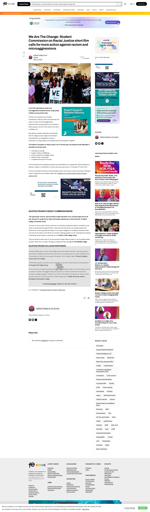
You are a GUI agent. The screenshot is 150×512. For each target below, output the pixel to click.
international (100, 391)
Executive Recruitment (54, 488)
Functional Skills (101, 383)
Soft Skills (99, 429)
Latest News (37, 10)
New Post (88, 483)
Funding (111, 383)
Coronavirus (100, 375)
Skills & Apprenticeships (55, 475)
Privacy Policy (33, 494)
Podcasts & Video (69, 10)
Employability (52, 472)
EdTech (50, 470)
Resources (61, 290)
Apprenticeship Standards (104, 349)
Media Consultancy (72, 490)
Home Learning (107, 387)
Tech (97, 441)
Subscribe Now (111, 10)
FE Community (33, 489)
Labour (98, 395)
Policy (114, 417)
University (99, 445)
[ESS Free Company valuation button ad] (107, 97)
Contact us (32, 487)
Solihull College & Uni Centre (47, 308)
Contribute (57, 10)
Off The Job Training (102, 417)
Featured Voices (71, 470)
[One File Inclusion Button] (107, 45)
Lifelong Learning (101, 399)
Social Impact (52, 477)
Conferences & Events (111, 470)
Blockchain (110, 357)
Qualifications (107, 421)
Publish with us (33, 491)
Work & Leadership (53, 473)
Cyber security (111, 375)
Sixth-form (114, 425)
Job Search (51, 490)
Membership (89, 490)
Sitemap (31, 496)
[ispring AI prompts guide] (76, 198)
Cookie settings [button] (129, 508)
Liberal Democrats (109, 395)
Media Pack (70, 485)
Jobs (88, 10)
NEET (107, 409)
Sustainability (100, 437)
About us (31, 485)
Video (87, 470)
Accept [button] (143, 508)
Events (94, 10)
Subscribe (141, 4)
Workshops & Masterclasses (108, 483)
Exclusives (47, 10)
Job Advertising (71, 488)
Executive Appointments (55, 486)
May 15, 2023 (37, 59)
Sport (106, 429)
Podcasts (88, 468)
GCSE (98, 387)
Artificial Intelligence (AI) (103, 353)
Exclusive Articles (72, 468)
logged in (44, 340)
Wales (107, 445)
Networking (107, 473)
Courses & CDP (109, 472)
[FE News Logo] (8, 4)
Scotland (99, 425)
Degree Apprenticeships (104, 379)
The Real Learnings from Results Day (44, 4)
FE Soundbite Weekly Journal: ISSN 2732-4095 (74, 472)
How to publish (90, 479)
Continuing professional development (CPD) (103, 370)
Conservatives (108, 365)
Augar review (100, 357)
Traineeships (106, 441)
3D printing (99, 345)
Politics (98, 421)
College (98, 365)
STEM (113, 429)
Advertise (81, 10)
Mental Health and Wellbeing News (105, 404)
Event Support (71, 492)
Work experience (101, 449)
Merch (101, 10)
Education (51, 468)
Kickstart (109, 391)
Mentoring (99, 409)
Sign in (132, 4)
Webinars (107, 480)
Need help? (89, 492)
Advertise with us (34, 493)
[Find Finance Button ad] (107, 115)
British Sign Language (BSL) (104, 361)
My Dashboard (90, 485)
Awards (106, 468)
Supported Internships (103, 433)
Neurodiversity (101, 413)
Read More (85, 509)
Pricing (69, 483)
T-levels (110, 437)
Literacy (112, 399)
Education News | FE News (49, 290)
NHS (109, 413)
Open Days (107, 475)
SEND (106, 425)
